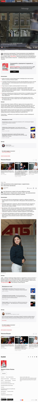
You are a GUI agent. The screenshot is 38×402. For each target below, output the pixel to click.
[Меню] (36, 1)
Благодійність (3, 393)
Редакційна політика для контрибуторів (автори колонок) (8, 389)
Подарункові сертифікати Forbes (6, 394)
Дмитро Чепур (6, 46)
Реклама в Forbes (10, 391)
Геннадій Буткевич (4, 282)
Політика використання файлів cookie (7, 383)
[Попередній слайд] (34, 334)
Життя (2, 174)
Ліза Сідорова (6, 187)
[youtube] (37, 357)
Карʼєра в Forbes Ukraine (5, 378)
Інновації (3, 137)
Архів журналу (3, 391)
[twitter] (28, 357)
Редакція (2, 387)
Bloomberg (13, 56)
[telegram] (35, 357)
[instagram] (33, 357)
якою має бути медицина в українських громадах (7, 171)
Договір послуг (13, 378)
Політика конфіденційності (6, 382)
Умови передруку (8, 380)
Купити (14, 71)
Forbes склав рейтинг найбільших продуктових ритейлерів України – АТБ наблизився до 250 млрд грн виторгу (14, 303)
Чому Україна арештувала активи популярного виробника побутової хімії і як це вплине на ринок (14, 128)
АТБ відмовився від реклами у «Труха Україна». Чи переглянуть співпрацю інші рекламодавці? (14, 289)
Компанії (3, 291)
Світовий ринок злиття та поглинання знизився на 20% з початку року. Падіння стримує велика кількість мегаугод (18, 122)
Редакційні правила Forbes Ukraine (7, 385)
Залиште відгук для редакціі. (6, 152)
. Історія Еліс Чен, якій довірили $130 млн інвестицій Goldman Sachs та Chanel (14, 135)
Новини (2, 41)
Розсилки (14, 380)
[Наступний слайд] (36, 160)
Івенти (2, 380)
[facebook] (30, 357)
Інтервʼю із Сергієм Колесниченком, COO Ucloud (21, 173)
